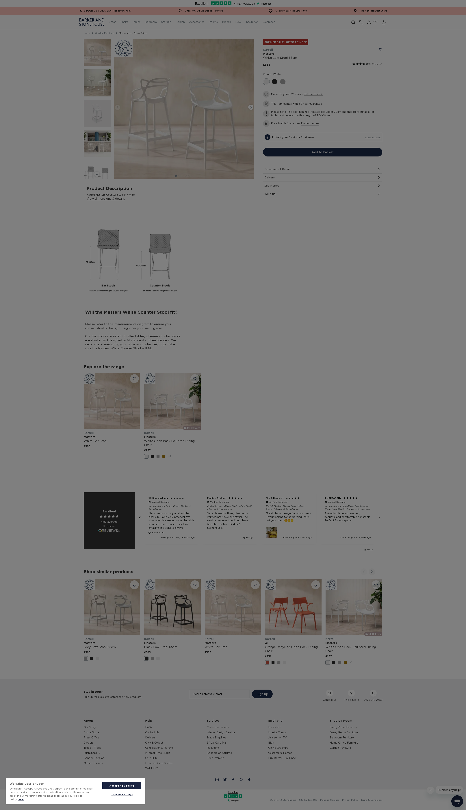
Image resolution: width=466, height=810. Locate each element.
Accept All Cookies (121, 785)
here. (21, 799)
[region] (75, 791)
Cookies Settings (122, 794)
